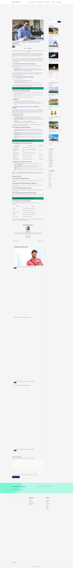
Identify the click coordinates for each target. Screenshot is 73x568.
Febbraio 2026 (51, 157)
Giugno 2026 (50, 151)
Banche (47, 501)
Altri (49, 172)
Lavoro (50, 180)
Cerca (49, 20)
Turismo (50, 186)
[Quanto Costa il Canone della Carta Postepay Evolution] (53, 78)
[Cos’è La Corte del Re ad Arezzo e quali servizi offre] (53, 137)
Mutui (47, 505)
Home (30, 499)
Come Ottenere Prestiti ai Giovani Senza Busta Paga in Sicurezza (25, 266)
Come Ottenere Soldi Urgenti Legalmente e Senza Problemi (24, 449)
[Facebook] (25, 48)
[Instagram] (57, 2)
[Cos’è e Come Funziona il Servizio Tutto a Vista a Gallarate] (53, 113)
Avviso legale (31, 500)
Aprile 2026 (50, 154)
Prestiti (14, 46)
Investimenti (47, 503)
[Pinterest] (28, 48)
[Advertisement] (36, 10)
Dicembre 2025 (51, 160)
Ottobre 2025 (50, 163)
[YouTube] (60, 2)
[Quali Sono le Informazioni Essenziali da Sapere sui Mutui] (53, 42)
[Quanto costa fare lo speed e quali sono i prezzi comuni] (53, 67)
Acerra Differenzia (17, 2)
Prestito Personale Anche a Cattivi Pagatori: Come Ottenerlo (24, 381)
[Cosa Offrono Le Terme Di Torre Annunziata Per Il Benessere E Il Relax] (53, 55)
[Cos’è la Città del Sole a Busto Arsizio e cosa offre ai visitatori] (53, 90)
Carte (49, 177)
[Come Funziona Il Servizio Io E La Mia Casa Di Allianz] (53, 31)
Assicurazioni (50, 174)
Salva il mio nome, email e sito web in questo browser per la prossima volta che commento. (25, 474)
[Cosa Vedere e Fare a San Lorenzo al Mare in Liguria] (53, 102)
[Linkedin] (30, 48)
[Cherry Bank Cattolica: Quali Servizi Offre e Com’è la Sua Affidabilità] (53, 125)
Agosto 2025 (50, 166)
